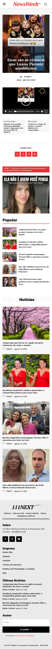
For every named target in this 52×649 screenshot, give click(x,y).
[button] (26, 101)
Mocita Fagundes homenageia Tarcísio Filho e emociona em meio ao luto (34, 256)
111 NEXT (28, 77)
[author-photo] (4, 349)
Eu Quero (24, 630)
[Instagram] (12, 539)
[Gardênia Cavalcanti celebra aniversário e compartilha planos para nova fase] (10, 244)
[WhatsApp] (34, 154)
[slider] (24, 111)
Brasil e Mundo (9, 590)
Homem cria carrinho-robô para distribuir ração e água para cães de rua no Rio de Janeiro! (13, 128)
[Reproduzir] (6, 111)
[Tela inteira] (46, 111)
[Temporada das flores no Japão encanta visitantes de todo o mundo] (10, 232)
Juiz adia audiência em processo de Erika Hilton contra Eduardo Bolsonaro (34, 269)
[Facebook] (17, 154)
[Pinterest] (28, 154)
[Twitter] (23, 154)
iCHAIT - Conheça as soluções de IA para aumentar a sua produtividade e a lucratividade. (25, 169)
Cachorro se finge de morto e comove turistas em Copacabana (37, 127)
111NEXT (9, 349)
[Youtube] (19, 539)
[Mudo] (42, 111)
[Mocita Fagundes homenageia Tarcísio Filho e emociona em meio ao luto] (10, 257)
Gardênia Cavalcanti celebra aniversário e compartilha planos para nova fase (33, 244)
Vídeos (26, 55)
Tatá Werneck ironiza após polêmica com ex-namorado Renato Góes (34, 281)
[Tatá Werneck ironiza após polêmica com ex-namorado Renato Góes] (10, 282)
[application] (26, 100)
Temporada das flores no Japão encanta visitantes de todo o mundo (32, 232)
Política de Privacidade (25, 636)
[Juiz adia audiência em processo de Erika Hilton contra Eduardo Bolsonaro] (10, 269)
